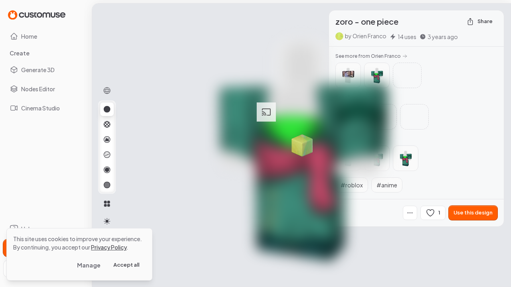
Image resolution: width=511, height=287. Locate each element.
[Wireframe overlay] (107, 90)
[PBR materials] (107, 109)
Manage (89, 265)
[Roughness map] (107, 154)
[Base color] (107, 124)
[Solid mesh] (107, 185)
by (365, 35)
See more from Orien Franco (368, 56)
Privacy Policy (109, 247)
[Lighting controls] (107, 221)
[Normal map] (107, 139)
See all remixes (352, 139)
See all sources (352, 97)
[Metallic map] (107, 170)
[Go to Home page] (36, 15)
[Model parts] (107, 204)
